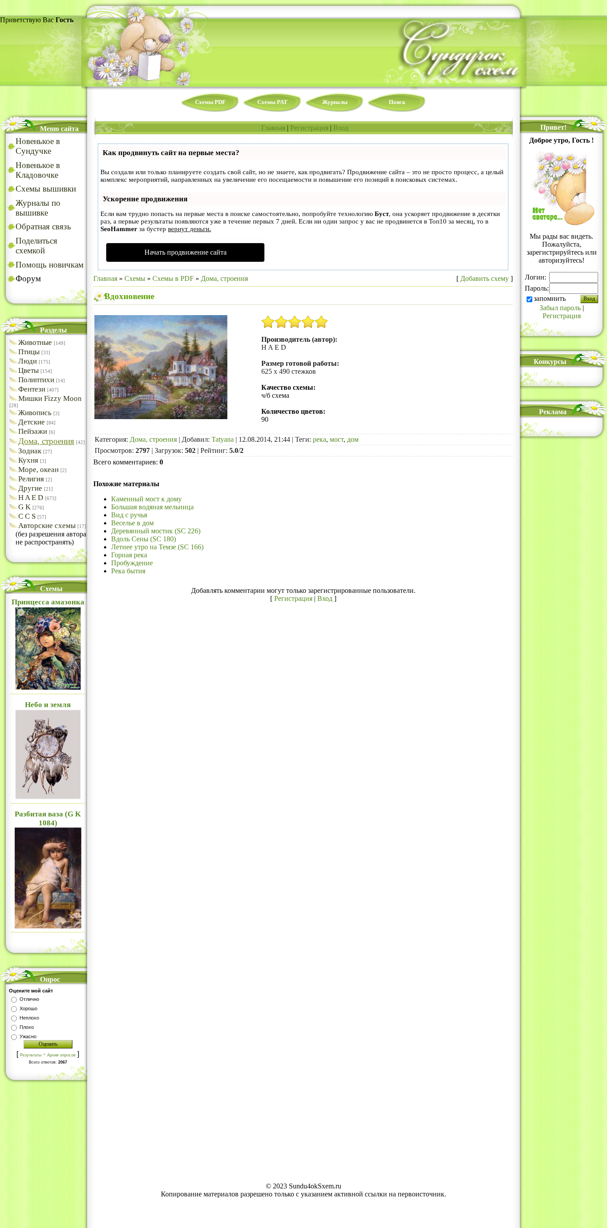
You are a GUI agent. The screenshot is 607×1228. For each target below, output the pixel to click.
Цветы (28, 370)
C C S (27, 516)
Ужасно (28, 1036)
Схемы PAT (272, 102)
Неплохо (29, 1017)
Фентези (31, 389)
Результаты (30, 1055)
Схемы (134, 278)
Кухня (28, 460)
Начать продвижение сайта (185, 252)
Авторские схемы (47, 525)
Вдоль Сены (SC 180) (143, 539)
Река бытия (128, 571)
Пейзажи (32, 431)
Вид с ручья (129, 515)
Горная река (129, 555)
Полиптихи (36, 380)
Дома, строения (46, 441)
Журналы (334, 102)
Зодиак (29, 451)
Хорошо (28, 1008)
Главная (273, 128)
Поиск (397, 102)
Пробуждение (132, 563)
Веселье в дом (132, 523)
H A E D (30, 497)
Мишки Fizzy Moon (50, 398)
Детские (31, 422)
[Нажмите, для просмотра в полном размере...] (161, 416)
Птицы (29, 352)
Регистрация (309, 128)
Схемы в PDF (173, 278)
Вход (340, 128)
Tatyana (223, 439)
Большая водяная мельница (152, 507)
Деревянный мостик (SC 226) (155, 531)
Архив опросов (61, 1055)
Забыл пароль (560, 308)
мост (336, 439)
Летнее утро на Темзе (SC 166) (157, 547)
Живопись (35, 412)
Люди (27, 361)
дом (353, 439)
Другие (30, 488)
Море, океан (38, 469)
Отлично (29, 999)
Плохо (27, 1027)
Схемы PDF (210, 102)
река (319, 439)
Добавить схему (484, 278)
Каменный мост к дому (146, 499)
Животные (35, 342)
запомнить (550, 298)
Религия (31, 479)
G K (24, 507)
